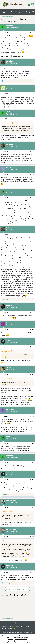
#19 (33, 572)
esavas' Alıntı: (6, 540)
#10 (33, 329)
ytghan (8, 436)
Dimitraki (4, 22)
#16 (33, 479)
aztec (8, 191)
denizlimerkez (11, 500)
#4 (33, 119)
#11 (33, 347)
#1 (33, 32)
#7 (33, 198)
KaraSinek (9, 61)
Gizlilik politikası (24, 626)
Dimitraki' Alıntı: (6, 511)
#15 (33, 462)
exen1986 (9, 340)
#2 (33, 68)
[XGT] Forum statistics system (17, 634)
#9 (33, 312)
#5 (33, 151)
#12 (33, 374)
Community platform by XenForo (17, 632)
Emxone (9, 323)
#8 (33, 235)
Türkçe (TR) (19, 623)
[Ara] (33, 11)
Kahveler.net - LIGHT (8, 623)
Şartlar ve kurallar (14, 626)
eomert (9, 87)
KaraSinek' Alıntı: (6, 123)
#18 (33, 536)
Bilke (8, 228)
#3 (33, 94)
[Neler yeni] (29, 11)
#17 (33, 507)
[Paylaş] (31, 33)
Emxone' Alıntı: (6, 351)
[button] (4, 12)
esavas (8, 368)
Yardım (4, 628)
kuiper (8, 167)
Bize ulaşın (5, 626)
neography (10, 409)
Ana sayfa (9, 628)
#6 (33, 174)
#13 (33, 416)
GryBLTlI (9, 305)
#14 (33, 443)
